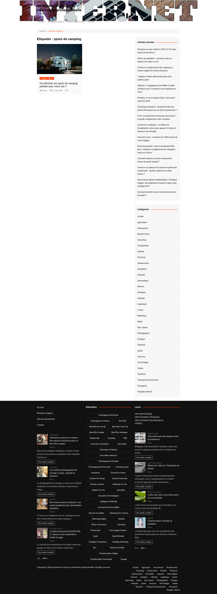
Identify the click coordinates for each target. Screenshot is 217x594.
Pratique (141, 339)
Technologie (142, 362)
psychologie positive (117, 530)
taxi (94, 548)
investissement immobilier (108, 507)
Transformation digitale (108, 553)
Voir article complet (45, 462)
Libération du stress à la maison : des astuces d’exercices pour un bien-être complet (64, 441)
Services (141, 357)
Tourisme (141, 374)
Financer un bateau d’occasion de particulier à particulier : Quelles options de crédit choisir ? (157, 170)
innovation (121, 490)
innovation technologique (108, 496)
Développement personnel (99, 467)
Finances (141, 257)
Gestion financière (119, 478)
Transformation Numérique (101, 559)
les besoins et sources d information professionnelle (59, 8)
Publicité (141, 345)
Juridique (141, 292)
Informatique (142, 281)
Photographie (143, 333)
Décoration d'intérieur (108, 450)
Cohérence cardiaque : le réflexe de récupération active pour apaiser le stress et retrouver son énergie (156, 128)
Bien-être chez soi (120, 426)
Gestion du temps (97, 478)
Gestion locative (97, 484)
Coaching (141, 240)
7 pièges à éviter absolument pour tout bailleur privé (154, 78)
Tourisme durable (117, 548)
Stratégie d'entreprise (97, 542)
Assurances (142, 228)
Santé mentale (118, 536)
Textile (140, 368)
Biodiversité (94, 438)
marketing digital (99, 519)
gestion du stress (118, 473)
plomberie (121, 524)
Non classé (142, 327)
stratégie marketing (120, 542)
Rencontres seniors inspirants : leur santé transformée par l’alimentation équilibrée (65, 505)
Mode (139, 321)
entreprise (95, 473)
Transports (142, 386)
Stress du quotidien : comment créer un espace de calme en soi (154, 60)
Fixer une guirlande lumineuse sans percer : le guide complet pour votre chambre (156, 117)
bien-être (123, 421)
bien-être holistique (119, 432)
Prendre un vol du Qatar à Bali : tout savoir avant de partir (156, 99)
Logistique (142, 304)
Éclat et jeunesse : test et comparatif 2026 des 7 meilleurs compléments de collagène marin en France (156, 149)
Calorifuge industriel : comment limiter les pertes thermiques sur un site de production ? (157, 108)
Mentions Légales (56, 22)
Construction (143, 246)
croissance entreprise (99, 444)
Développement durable (108, 461)
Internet (140, 286)
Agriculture (142, 222)
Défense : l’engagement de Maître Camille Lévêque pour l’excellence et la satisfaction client (156, 88)
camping (111, 438)
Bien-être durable (97, 432)
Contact (91, 22)
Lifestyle (141, 298)
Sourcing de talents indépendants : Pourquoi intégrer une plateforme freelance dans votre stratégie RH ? (157, 183)
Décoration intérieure (108, 455)
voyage (124, 559)
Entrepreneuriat (122, 467)
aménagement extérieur (109, 415)
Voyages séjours (47, 78)
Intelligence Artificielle (108, 501)
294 (44, 558)
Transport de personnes (147, 380)
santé (95, 536)
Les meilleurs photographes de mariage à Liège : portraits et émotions (63, 473)
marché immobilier (96, 513)
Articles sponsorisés (76, 22)
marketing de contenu (119, 513)
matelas (121, 519)
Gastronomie (143, 263)
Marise (44, 90)
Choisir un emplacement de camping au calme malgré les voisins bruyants (155, 69)
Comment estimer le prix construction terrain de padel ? (156, 193)
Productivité (95, 530)
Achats (140, 216)
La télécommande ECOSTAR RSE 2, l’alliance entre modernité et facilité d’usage (65, 534)
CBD (125, 438)
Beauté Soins (143, 234)
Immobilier (142, 269)
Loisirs (140, 310)
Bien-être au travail (97, 426)
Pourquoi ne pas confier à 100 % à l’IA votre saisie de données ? (156, 51)
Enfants (140, 251)
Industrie (141, 275)
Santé (140, 351)
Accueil (41, 22)
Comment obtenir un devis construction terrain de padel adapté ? (154, 160)
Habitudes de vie (120, 484)
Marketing (141, 316)
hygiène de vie (98, 490)
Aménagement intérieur (100, 421)
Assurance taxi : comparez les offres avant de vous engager (157, 138)
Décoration (122, 444)
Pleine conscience (99, 524)
